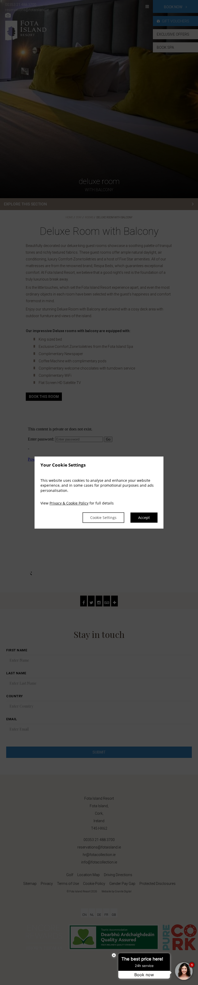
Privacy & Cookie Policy (69, 503)
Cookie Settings (103, 517)
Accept (144, 517)
